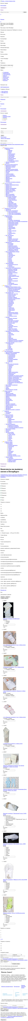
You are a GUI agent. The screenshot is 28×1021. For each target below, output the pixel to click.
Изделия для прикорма (13, 363)
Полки (9, 281)
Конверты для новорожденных (15, 421)
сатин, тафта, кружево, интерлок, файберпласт (11, 581)
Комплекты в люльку (10, 166)
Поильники (10, 365)
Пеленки (8, 179)
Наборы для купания (13, 329)
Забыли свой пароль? (5, 138)
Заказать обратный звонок (23, 986)
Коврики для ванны (12, 318)
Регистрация (3, 5)
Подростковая (11, 156)
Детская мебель (9, 216)
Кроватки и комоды (9, 148)
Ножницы (10, 304)
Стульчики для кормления (14, 220)
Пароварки (10, 358)
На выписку (8, 412)
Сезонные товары (8, 441)
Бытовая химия (9, 349)
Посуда (7, 362)
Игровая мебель (11, 233)
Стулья (9, 231)
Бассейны (10, 452)
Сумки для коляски (12, 199)
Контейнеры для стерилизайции (15, 382)
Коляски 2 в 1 (9, 186)
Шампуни (10, 333)
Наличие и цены (6, 116)
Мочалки (10, 327)
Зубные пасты (11, 310)
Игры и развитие (8, 391)
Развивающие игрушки (11, 395)
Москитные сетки (12, 203)
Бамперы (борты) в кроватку (12, 170)
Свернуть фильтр (4, 598)
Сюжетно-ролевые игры (11, 405)
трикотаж (3, 576)
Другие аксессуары (12, 206)
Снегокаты (10, 458)
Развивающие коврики (11, 394)
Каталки (10, 261)
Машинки (8, 392)
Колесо (9, 152)
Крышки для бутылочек (13, 377)
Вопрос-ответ (6, 76)
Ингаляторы (11, 302)
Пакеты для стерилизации (14, 381)
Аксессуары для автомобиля (14, 214)
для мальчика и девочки (6, 594)
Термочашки (11, 374)
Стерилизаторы (11, 355)
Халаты (10, 324)
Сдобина (2, 524)
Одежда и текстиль (9, 414)
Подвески (8, 398)
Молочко (10, 348)
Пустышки (10, 300)
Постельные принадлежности (11, 164)
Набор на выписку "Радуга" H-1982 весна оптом (14, 913)
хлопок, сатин (4, 587)
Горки (9, 450)
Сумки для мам (11, 434)
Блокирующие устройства (14, 248)
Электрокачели (11, 227)
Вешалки (10, 279)
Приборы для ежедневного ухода (13, 286)
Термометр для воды (12, 326)
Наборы (7, 388)
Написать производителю (7, 986)
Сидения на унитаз (12, 316)
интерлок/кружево (5, 557)
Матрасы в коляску (12, 204)
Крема (9, 336)
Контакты (5, 80)
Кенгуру (10, 435)
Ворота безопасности (13, 247)
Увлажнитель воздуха (13, 264)
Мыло (9, 332)
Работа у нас (6, 79)
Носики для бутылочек (13, 380)
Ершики (10, 383)
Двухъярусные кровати (13, 160)
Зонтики (10, 201)
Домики (10, 448)
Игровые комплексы (12, 445)
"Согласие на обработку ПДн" (7, 1017)
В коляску (8, 413)
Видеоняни (10, 243)
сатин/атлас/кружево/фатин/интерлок (9, 559)
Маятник (10, 150)
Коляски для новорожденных (12, 184)
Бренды (5, 115)
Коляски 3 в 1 (9, 187)
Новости (5, 75)
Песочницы (11, 451)
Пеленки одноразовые (13, 313)
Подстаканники (11, 198)
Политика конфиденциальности (7, 994)
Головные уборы (9, 415)
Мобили (7, 396)
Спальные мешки (9, 173)
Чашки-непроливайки (13, 372)
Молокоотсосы (11, 357)
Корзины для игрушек (13, 238)
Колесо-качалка (11, 153)
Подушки (8, 171)
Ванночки (10, 319)
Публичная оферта (25, 994)
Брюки (9, 420)
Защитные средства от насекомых (15, 340)
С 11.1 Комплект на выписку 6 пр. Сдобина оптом (14, 644)
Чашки (9, 370)
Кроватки (8, 149)
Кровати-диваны (12, 158)
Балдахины (8, 168)
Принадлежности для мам (11, 389)
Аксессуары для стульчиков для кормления (17, 221)
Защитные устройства (13, 249)
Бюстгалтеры (11, 433)
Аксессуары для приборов (14, 291)
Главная (2, 474)
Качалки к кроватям (12, 269)
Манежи (10, 219)
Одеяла (7, 172)
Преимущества (6, 73)
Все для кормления (9, 351)
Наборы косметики (12, 339)
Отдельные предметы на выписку (15, 427)
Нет (1, 528)
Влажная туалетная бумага (14, 298)
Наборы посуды (11, 373)
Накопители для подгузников (14, 288)
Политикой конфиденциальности (10, 958)
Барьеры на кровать (12, 245)
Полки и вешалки (12, 230)
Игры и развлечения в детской (12, 251)
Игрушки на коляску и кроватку (13, 409)
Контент (5, 117)
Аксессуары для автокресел (12, 210)
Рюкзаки (10, 438)
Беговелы (10, 444)
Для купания (11, 334)
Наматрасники (9, 178)
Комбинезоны (11, 419)
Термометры (11, 303)
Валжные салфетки (12, 297)
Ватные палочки (12, 295)
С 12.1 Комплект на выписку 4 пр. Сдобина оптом (14, 717)
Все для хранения (10, 235)
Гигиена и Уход (8, 285)
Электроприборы (9, 263)
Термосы (10, 366)
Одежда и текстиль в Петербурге (15, 474)
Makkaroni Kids (4, 515)
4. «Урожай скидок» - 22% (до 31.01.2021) (10, 532)
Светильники (11, 266)
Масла (9, 335)
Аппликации (11, 283)
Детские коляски (8, 183)
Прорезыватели (11, 299)
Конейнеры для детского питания (15, 375)
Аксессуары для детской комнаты (13, 268)
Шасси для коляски (10, 194)
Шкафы (10, 217)
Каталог (6, 474)
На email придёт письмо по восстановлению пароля (12, 144)
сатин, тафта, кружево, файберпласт (9, 583)
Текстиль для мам (10, 432)
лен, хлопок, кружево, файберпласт (8, 585)
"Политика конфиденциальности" (15, 1016)
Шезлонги (10, 226)
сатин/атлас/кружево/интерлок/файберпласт (10, 574)
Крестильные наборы (10, 428)
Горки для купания (12, 328)
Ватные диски (11, 296)
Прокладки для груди (13, 293)
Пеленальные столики (13, 222)
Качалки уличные (12, 454)
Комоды (7, 163)
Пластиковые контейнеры (14, 241)
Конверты (7, 411)
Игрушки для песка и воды (14, 455)
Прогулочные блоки (10, 195)
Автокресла (8, 209)
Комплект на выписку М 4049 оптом (11, 618)
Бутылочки (8, 386)
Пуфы (9, 277)
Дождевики (10, 202)
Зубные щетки (11, 309)
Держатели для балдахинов (12, 169)
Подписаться (17, 986)
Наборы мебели (11, 228)
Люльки (7, 193)
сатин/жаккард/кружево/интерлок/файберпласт (11, 572)
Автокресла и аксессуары (10, 208)
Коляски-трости (9, 191)
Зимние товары (9, 457)
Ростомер (10, 273)
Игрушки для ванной (13, 321)
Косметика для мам (10, 342)
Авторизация (3, 7)
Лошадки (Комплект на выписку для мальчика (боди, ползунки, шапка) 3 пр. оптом (15, 790)
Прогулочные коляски (11, 190)
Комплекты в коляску (13, 205)
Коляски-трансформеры (11, 188)
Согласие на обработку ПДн (17, 994)
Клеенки (8, 180)
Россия (2, 539)
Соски (7, 387)
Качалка (10, 151)
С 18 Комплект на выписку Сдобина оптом (12, 743)
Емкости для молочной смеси (14, 379)
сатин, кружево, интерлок (6, 579)
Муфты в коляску (12, 197)
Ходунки (10, 257)
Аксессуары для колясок (11, 196)
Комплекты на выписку (13, 426)
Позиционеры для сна (10, 176)
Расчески (10, 305)
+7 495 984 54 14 (4, 92)
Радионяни (10, 244)
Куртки (10, 422)
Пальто (9, 418)
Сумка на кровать (12, 275)
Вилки (9, 369)
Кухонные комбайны (13, 359)
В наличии (3, 481)
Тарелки (10, 367)
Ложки (9, 368)
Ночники (10, 265)
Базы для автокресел (12, 211)
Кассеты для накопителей (14, 289)
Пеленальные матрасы (13, 223)
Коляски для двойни (10, 189)
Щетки (9, 306)
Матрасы (8, 177)
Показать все (3, 590)
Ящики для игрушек (12, 240)
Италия (2, 537)
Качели (10, 258)
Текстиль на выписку (10, 424)
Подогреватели (11, 354)
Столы (9, 229)
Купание (8, 317)
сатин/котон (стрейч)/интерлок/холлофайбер (10, 565)
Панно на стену (11, 271)
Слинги (10, 436)
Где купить (5, 78)
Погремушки (9, 399)
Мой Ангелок (4, 521)
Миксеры (10, 361)
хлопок (2, 552)
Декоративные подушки (13, 276)
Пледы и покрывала (10, 175)
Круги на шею (11, 322)
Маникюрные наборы (13, 312)
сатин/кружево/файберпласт (7, 563)
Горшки (10, 314)
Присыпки (10, 338)
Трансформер (11, 155)
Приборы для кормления (11, 353)
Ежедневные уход (10, 292)
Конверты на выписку (13, 425)
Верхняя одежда (9, 417)
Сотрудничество (6, 74)
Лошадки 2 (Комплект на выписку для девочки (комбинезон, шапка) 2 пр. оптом (13, 766)
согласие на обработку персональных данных (17, 960)
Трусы (9, 439)
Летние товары (9, 443)
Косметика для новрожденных (12, 331)
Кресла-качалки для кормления (12, 352)
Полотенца (10, 325)
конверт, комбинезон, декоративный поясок (10, 548)
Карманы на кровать (12, 272)
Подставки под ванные (13, 320)
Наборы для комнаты (13, 278)
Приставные (11, 157)
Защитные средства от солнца (15, 341)
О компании (6, 72)
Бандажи (10, 440)
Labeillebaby (3, 519)
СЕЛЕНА (3, 517)
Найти (25, 12)
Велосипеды (11, 446)
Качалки (10, 259)
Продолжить (3, 1019)
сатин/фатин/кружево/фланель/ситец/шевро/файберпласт (13, 561)
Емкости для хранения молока (15, 376)
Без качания (11, 159)
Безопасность (9, 242)
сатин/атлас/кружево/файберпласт (8, 570)
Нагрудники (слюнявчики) (12, 384)
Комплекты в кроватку (11, 165)
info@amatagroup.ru (5, 87)
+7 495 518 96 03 (4, 91)
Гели (9, 345)
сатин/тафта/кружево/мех (6, 554)
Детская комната (8, 215)
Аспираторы (11, 307)
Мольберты (10, 262)
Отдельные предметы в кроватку (13, 182)
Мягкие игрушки (9, 393)
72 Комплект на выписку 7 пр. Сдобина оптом (13, 667)
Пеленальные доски (12, 224)
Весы (9, 311)
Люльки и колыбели (10, 162)
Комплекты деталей (12, 270)
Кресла (9, 234)
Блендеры (10, 360)
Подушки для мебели (13, 284)
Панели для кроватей (13, 280)
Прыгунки (10, 256)
